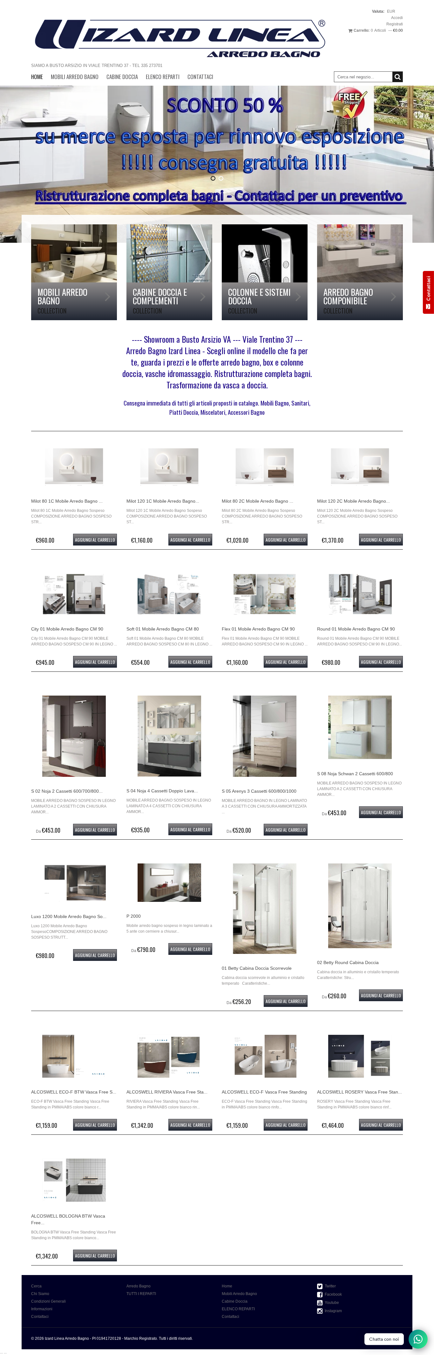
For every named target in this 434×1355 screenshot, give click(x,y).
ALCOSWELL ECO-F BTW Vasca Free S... (73, 1091)
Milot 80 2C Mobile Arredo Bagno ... (257, 501)
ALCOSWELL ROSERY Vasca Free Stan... (359, 1091)
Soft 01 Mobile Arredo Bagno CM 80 (162, 628)
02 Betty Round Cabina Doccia (348, 962)
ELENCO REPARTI (163, 77)
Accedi (397, 18)
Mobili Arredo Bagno (74, 77)
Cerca (36, 1286)
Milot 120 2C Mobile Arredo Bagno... (353, 501)
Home (37, 77)
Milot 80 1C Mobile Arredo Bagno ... (67, 501)
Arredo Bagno (138, 1286)
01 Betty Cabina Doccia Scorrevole (257, 968)
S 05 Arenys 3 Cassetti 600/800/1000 (259, 791)
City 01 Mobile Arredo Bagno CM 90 (67, 628)
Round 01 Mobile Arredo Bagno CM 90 (356, 628)
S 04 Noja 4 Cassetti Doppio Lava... (162, 790)
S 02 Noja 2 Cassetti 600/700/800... (67, 791)
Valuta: (378, 11)
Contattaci (200, 77)
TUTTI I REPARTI (141, 1294)
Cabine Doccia (122, 77)
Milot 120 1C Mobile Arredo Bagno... (162, 501)
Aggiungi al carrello (95, 539)
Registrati (394, 24)
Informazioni (41, 1309)
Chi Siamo (40, 1294)
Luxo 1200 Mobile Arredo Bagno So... (68, 916)
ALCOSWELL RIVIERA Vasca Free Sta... (166, 1091)
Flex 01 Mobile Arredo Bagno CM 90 (258, 628)
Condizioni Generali (48, 1301)
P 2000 (133, 916)
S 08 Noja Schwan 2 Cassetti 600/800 (355, 773)
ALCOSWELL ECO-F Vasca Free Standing (264, 1091)
